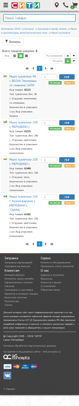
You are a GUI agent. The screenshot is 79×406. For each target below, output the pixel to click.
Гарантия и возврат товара (21, 293)
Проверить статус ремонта (57, 266)
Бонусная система (15, 297)
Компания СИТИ (10, 28)
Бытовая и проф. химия (52, 28)
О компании (48, 286)
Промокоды (11, 301)
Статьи (8, 304)
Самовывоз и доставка (18, 289)
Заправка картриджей (18, 262)
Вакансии (46, 278)
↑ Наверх (9, 388)
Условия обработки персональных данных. (30, 345)
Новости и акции (51, 282)
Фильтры (14, 42)
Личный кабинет (14, 274)
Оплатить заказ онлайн (19, 278)
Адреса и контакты (52, 274)
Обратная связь (50, 289)
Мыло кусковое (60, 32)
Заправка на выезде (17, 266)
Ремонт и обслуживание (56, 262)
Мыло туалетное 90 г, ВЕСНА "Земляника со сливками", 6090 (22, 80)
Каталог (29, 28)
